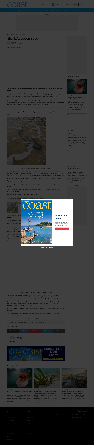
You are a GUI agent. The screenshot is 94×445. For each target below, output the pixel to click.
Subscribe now (62, 228)
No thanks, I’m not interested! (47, 247)
